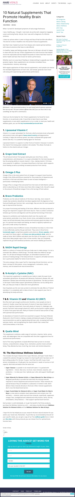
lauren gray (60, 30)
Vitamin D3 (15, 299)
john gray (14, 24)
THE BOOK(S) (62, 3)
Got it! (72, 493)
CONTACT (16, 491)
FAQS (22, 491)
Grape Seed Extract (15, 153)
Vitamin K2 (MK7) (36, 299)
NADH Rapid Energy (16, 247)
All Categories (60, 19)
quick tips (59, 32)
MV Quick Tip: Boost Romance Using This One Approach (63, 41)
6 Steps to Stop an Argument (61, 45)
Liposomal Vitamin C (16, 130)
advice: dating (60, 21)
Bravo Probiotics (14, 195)
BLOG (42, 3)
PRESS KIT (29, 491)
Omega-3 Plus (12, 172)
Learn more (37, 493)
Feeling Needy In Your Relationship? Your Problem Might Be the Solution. (64, 51)
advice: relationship (62, 24)
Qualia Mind (12, 331)
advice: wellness (6, 24)
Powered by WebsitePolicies (6, 495)
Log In (69, 3)
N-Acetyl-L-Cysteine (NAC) (19, 273)
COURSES (36, 3)
